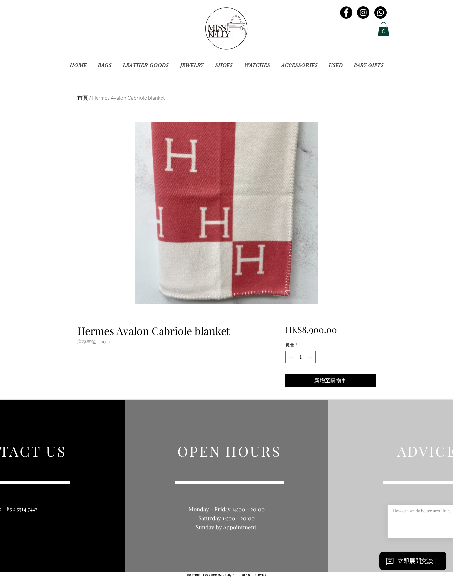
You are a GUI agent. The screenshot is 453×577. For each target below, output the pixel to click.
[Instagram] (363, 12)
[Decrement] (290, 357)
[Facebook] (346, 12)
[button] (383, 29)
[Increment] (310, 357)
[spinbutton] (300, 357)
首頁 (82, 97)
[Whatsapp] (380, 12)
